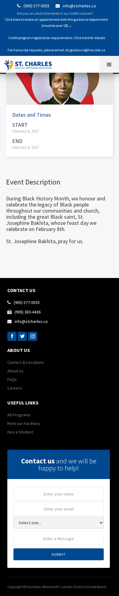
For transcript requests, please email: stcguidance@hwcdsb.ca (56, 50)
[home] (30, 63)
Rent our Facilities (23, 423)
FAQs (12, 379)
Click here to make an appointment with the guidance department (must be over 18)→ (56, 22)
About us (15, 371)
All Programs (19, 415)
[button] (109, 64)
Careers (14, 388)
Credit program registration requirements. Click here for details (56, 37)
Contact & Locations (25, 362)
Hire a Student (20, 432)
